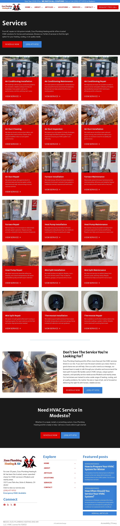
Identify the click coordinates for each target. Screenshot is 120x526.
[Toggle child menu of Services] (75, 482)
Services (76, 7)
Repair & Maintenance (92, 464)
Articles (49, 7)
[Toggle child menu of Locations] (75, 477)
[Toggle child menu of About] (75, 468)
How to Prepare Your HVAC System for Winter (99, 468)
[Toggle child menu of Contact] (75, 487)
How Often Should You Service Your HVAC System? (97, 494)
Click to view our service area (14, 488)
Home (27, 7)
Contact (89, 7)
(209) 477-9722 (9, 490)
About (37, 7)
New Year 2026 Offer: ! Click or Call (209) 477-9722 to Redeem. (60, 1)
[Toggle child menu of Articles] (75, 473)
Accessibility (105, 523)
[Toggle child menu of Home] (75, 463)
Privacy (114, 523)
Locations (63, 7)
